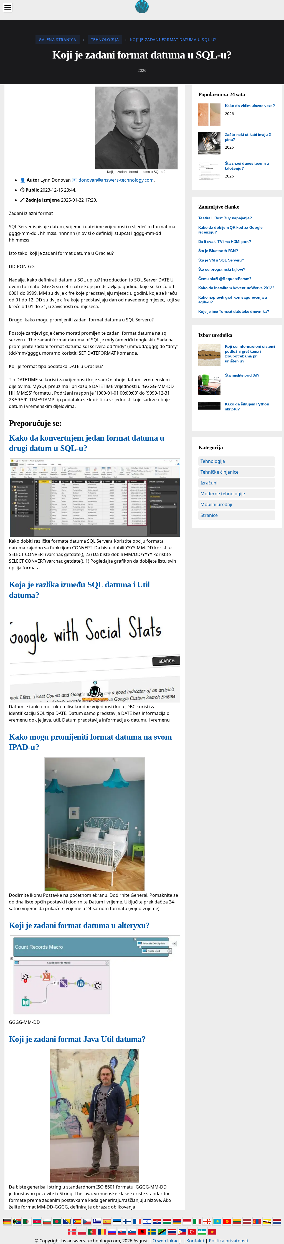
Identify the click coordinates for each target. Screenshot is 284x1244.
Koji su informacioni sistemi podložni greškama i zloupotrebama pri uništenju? (250, 353)
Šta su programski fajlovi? (221, 269)
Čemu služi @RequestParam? (225, 278)
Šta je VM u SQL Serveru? (221, 260)
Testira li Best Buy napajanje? (225, 218)
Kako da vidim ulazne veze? (250, 105)
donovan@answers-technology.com (116, 180)
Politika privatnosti (228, 1241)
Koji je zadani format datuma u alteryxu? (79, 925)
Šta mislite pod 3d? (242, 375)
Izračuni (209, 483)
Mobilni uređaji (216, 504)
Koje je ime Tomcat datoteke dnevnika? (233, 311)
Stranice (209, 515)
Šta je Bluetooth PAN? (218, 250)
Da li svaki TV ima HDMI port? (224, 241)
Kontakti (195, 1241)
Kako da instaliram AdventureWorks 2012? (236, 288)
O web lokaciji (167, 1241)
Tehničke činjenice (220, 472)
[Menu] (8, 7)
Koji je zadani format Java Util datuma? (77, 1039)
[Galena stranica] (142, 6)
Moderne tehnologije (223, 494)
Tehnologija (213, 461)
